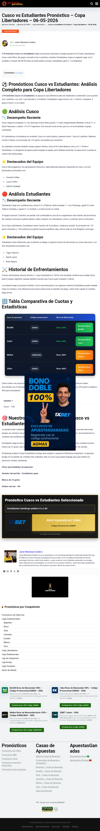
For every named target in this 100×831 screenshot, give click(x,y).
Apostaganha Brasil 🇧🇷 (79, 756)
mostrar (19, 73)
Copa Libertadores (39, 24)
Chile (6, 630)
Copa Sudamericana (10, 654)
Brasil (6, 626)
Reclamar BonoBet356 (84, 327)
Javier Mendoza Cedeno (25, 42)
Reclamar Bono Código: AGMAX (73, 727)
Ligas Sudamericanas (11, 619)
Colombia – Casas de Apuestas (49, 779)
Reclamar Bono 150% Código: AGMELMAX (27, 730)
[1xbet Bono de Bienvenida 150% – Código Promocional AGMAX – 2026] (55, 692)
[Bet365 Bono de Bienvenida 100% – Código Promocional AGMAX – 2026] (5, 692)
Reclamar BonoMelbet (84, 355)
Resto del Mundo (9, 670)
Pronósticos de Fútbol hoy (13, 615)
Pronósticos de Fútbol (11, 751)
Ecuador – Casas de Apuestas (49, 771)
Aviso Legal (56, 826)
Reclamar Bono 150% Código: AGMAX (75, 705)
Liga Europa (7, 662)
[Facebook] (11, 571)
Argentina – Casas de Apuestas (49, 767)
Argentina (8, 623)
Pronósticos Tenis (9, 759)
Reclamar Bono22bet (84, 368)
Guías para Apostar (44, 791)
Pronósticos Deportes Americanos (11, 764)
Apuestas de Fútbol (23, 24)
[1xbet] (17, 522)
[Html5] (18, 571)
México (7, 642)
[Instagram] (8, 571)
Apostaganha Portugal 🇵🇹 (81, 760)
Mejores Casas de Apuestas (48, 756)
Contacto (75, 826)
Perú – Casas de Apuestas (47, 787)
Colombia (8, 634)
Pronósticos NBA (9, 755)
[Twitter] (14, 571)
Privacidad (65, 826)
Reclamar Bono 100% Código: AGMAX (25, 705)
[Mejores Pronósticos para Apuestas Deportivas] (12, 3)
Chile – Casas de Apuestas (47, 775)
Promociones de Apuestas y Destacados (48, 761)
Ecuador (7, 638)
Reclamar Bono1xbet (84, 341)
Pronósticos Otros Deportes (14, 769)
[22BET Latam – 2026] (55, 717)
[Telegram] (4, 571)
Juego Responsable (42, 826)
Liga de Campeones (10, 658)
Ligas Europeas (8, 666)
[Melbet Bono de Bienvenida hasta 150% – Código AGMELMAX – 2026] (5, 717)
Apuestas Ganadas (8, 24)
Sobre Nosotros (27, 826)
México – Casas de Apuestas (48, 783)
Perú (6, 646)
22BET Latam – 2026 (69, 712)
